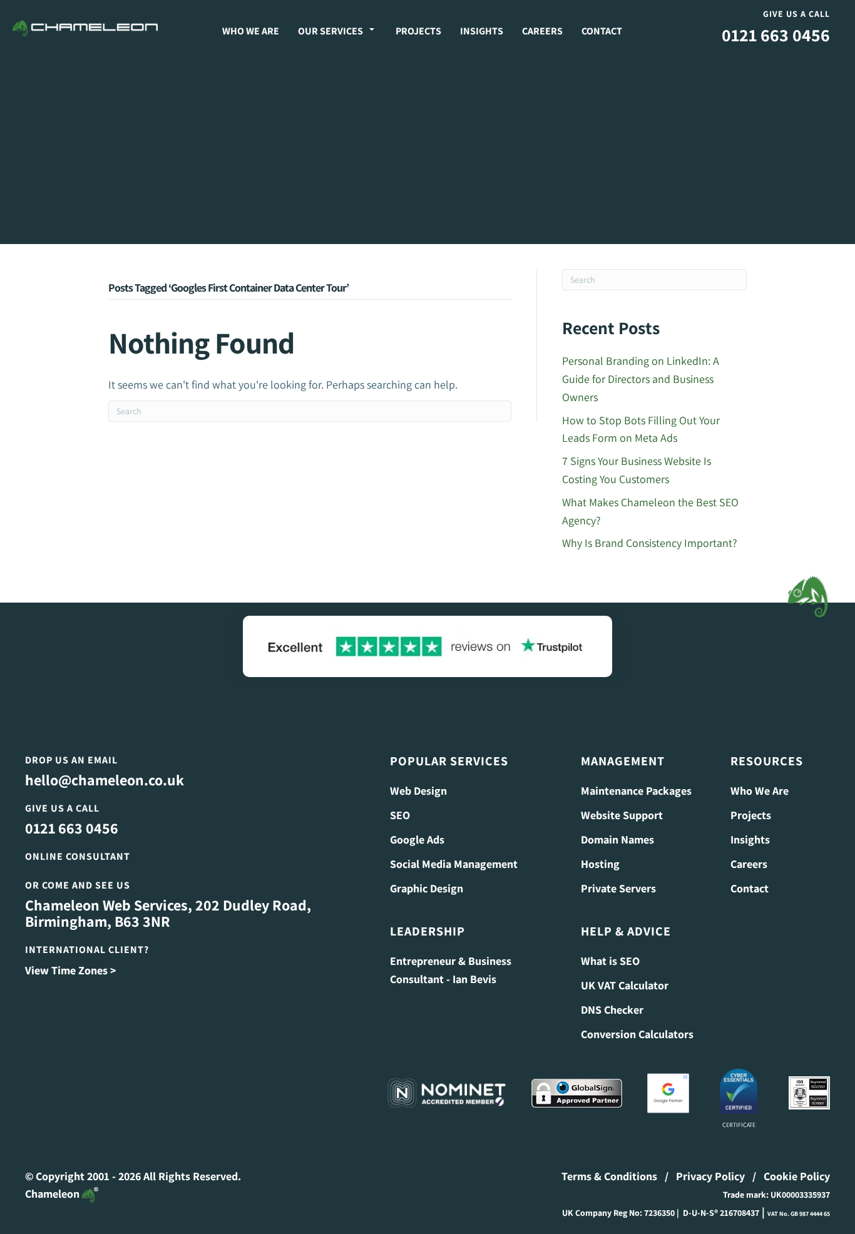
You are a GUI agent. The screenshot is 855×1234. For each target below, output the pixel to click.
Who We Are (250, 31)
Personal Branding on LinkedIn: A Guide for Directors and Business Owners (640, 379)
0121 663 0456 (776, 34)
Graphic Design (426, 888)
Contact (601, 31)
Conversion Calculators (637, 1034)
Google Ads (417, 839)
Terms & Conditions (609, 1176)
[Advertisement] (427, 150)
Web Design (418, 790)
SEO (400, 815)
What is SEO (610, 961)
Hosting (600, 864)
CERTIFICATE (738, 1125)
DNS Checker (612, 1009)
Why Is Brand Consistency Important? (649, 543)
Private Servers (618, 888)
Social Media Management (454, 864)
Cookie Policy (797, 1176)
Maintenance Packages (636, 790)
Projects (418, 31)
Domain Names (617, 839)
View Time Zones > (70, 970)
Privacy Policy (710, 1176)
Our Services (330, 31)
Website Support (622, 815)
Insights (481, 31)
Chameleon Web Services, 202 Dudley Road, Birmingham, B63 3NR (168, 913)
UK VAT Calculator (624, 985)
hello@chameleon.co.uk (104, 780)
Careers (542, 31)
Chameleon (53, 1193)
